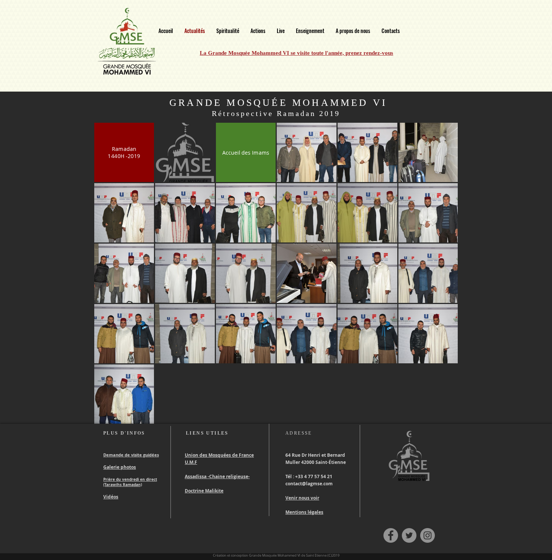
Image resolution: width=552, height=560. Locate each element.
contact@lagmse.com (309, 483)
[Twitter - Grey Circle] (409, 535)
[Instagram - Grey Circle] (427, 535)
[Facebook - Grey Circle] (390, 535)
